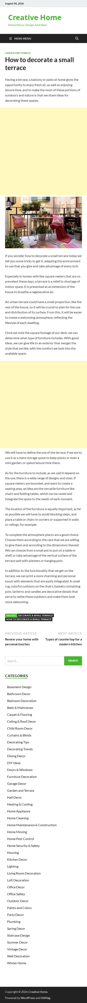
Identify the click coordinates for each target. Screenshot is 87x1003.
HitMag (45, 998)
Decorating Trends (20, 749)
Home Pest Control (20, 839)
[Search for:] (43, 660)
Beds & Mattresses (20, 707)
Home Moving (17, 832)
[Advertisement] (43, 151)
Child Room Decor (20, 728)
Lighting (12, 866)
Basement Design (19, 687)
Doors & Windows (20, 770)
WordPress (28, 998)
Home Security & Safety (23, 846)
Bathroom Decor (18, 694)
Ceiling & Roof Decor (21, 721)
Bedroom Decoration (21, 701)
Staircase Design (18, 935)
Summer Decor (17, 942)
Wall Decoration (18, 956)
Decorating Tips (18, 742)
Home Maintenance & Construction (32, 825)
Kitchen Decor (17, 859)
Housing (13, 852)
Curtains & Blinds (19, 735)
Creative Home (35, 17)
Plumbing (13, 921)
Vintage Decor (17, 949)
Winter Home (16, 963)
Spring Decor (16, 928)
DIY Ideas (14, 763)
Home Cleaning (18, 818)
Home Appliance (18, 811)
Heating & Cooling (20, 804)
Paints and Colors (19, 908)
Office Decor (16, 887)
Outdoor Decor (18, 901)
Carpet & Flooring (19, 714)
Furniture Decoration (22, 776)
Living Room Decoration (24, 873)
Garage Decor (16, 783)
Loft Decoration (18, 880)
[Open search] (77, 38)
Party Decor (15, 915)
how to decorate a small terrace (28, 619)
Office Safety (16, 894)
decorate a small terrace (35, 615)
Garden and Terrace (18, 53)
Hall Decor (14, 797)
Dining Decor (16, 756)
